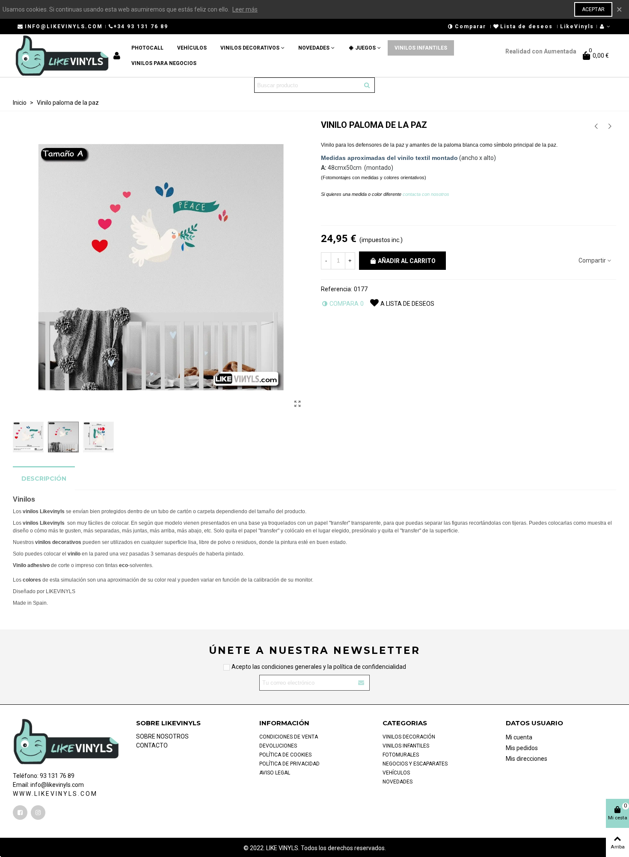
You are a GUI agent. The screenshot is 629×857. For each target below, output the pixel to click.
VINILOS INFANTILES (421, 48)
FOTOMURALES (401, 755)
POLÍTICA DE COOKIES (285, 755)
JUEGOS (365, 48)
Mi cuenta (519, 737)
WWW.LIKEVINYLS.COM (55, 793)
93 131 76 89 (57, 775)
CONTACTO (152, 745)
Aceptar (593, 9)
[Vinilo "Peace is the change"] (609, 126)
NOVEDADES (313, 48)
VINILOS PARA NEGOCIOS (163, 63)
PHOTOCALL (147, 48)
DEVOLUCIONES (278, 746)
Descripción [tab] (43, 478)
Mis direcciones (526, 758)
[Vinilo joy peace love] (596, 126)
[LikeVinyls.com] (62, 55)
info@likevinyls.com (57, 784)
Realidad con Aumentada (539, 51)
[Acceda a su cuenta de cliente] (605, 26)
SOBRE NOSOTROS (162, 736)
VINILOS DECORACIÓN (409, 737)
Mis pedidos (522, 748)
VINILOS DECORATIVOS (249, 48)
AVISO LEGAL (274, 773)
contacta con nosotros (427, 194)
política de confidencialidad (369, 666)
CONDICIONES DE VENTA (288, 737)
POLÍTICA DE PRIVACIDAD (289, 764)
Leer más (245, 9)
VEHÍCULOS (192, 48)
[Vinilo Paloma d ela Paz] (297, 404)
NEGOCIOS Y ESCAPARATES (415, 764)
